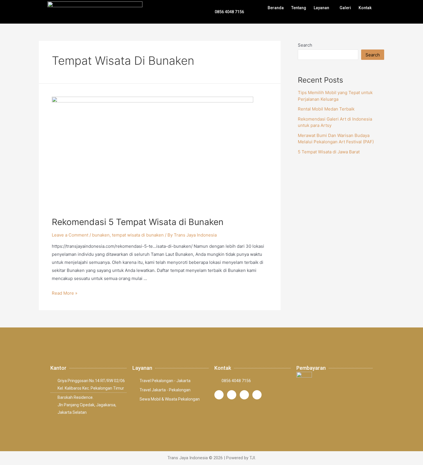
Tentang (298, 7)
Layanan (321, 7)
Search (305, 45)
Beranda (276, 7)
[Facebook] (231, 394)
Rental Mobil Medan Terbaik (326, 109)
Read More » (64, 293)
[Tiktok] (244, 394)
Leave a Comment (70, 235)
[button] (323, 7)
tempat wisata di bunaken (138, 235)
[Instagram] (219, 394)
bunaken (101, 235)
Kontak (365, 7)
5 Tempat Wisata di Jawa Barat (329, 152)
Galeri (345, 7)
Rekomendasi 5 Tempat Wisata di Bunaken (138, 222)
